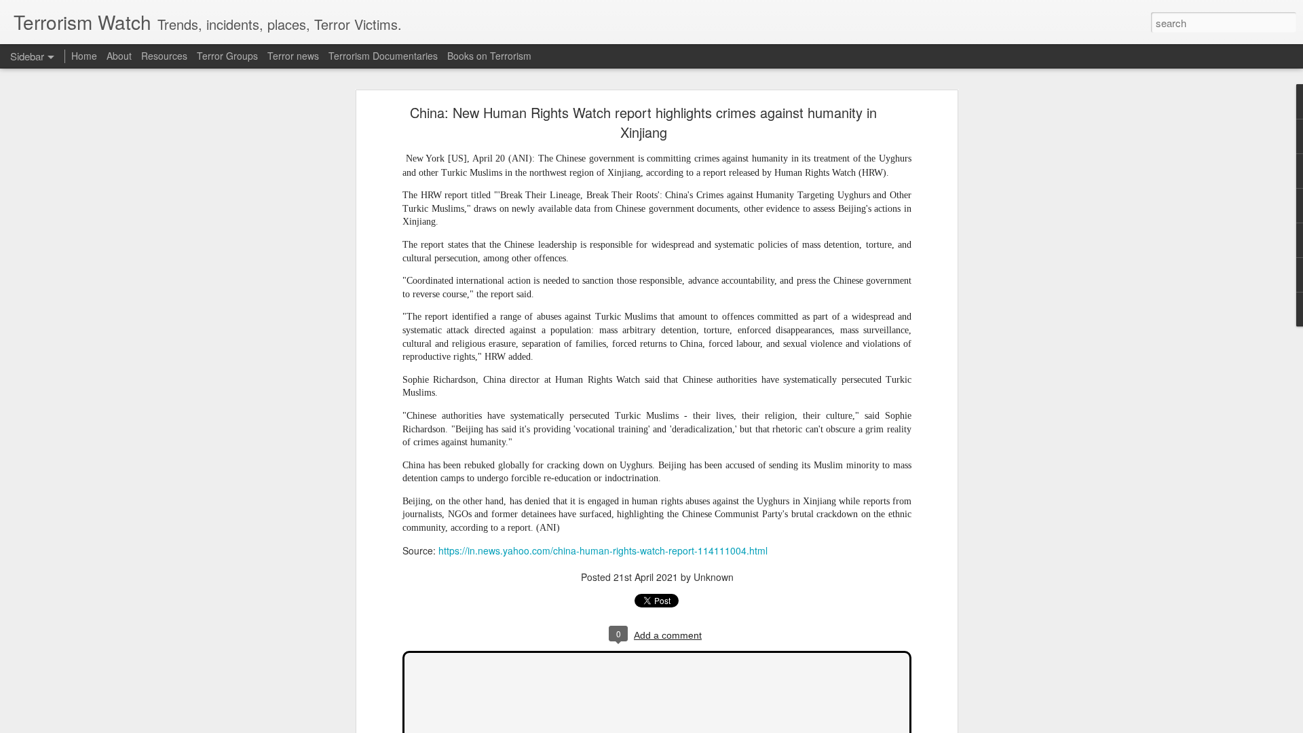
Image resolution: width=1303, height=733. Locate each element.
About (119, 55)
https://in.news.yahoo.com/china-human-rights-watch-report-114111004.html (603, 550)
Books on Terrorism (489, 55)
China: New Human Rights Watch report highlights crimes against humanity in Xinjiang (643, 122)
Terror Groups (227, 55)
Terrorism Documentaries (383, 55)
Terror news (293, 55)
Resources (164, 55)
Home (84, 55)
